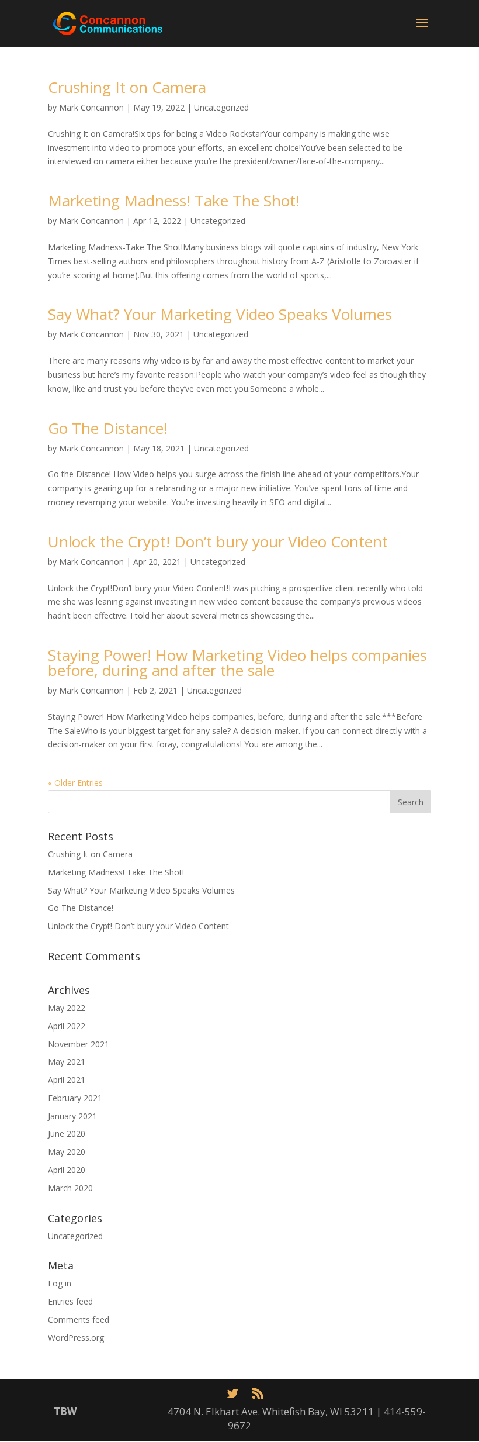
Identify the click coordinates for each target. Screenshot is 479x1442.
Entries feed (70, 1301)
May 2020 (66, 1151)
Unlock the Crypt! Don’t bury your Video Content (218, 541)
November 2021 (78, 1044)
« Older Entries (75, 782)
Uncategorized (221, 107)
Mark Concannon (91, 107)
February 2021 (75, 1097)
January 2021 (72, 1116)
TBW (65, 1411)
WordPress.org (76, 1337)
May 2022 (66, 1007)
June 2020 (66, 1133)
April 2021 (66, 1079)
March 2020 (70, 1187)
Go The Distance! (108, 428)
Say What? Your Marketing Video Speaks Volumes (220, 314)
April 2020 (66, 1169)
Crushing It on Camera (127, 87)
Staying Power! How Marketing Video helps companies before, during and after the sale (237, 662)
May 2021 (66, 1061)
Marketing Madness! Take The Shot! (174, 200)
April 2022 (66, 1026)
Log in (59, 1283)
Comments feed (78, 1319)
